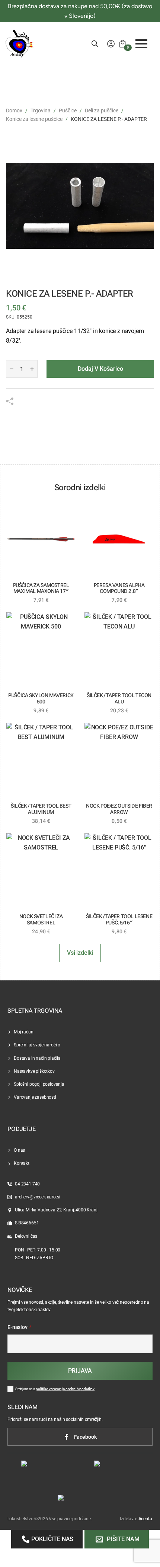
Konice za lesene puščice (34, 119)
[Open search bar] (95, 43)
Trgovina (41, 110)
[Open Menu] (141, 44)
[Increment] (32, 369)
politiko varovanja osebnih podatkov (65, 1389)
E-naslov (19, 1327)
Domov (14, 110)
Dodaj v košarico (100, 368)
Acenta (145, 1518)
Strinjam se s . (55, 1389)
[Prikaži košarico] (122, 43)
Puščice (68, 110)
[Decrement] (11, 369)
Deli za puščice (101, 110)
